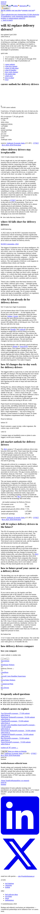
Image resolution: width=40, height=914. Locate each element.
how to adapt (8, 18)
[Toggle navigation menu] (2, 12)
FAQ (23, 18)
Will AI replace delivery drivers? (14, 699)
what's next (9, 76)
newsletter (8, 896)
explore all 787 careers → (9, 748)
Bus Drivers (5, 688)
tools (9, 6)
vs (29, 6)
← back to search (7, 20)
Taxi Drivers (5, 661)
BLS (5, 449)
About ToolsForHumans (9, 780)
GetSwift (22, 329)
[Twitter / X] (20, 873)
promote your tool (28, 10)
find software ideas (11, 894)
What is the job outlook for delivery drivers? (18, 702)
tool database (9, 883)
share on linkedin (21, 751)
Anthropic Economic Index (16, 143)
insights (5, 8)
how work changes (14, 16)
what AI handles (10, 70)
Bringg (15, 346)
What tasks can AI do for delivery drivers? (17, 700)
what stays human (16, 14)
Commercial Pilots (7, 684)
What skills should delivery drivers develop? (18, 704)
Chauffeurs (4, 672)
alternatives (23, 6)
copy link (4, 751)
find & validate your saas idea (11, 10)
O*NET (36, 143)
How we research (23, 780)
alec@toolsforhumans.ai (26, 876)
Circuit (15, 316)
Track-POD (24, 346)
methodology (9, 900)
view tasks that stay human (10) (14, 217)
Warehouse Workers (7, 665)
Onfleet (9, 316)
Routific (13, 329)
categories (8, 885)
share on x (11, 751)
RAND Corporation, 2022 (10, 244)
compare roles (17, 18)
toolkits (15, 6)
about (7, 898)
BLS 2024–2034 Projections (11, 145)
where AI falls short (29, 14)
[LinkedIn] (20, 834)
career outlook (5, 14)
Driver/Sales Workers (8, 680)
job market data (26, 16)
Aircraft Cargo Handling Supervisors (13, 676)
